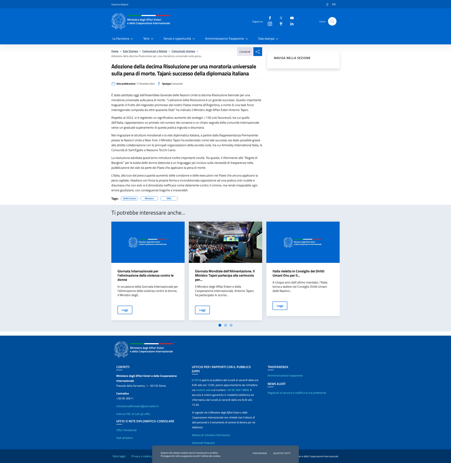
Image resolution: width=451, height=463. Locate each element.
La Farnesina (120, 38)
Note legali (119, 456)
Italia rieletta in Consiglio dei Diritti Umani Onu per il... (298, 273)
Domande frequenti (203, 443)
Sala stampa (266, 38)
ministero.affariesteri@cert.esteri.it (137, 406)
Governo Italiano (119, 4)
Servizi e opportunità (177, 38)
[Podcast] (279, 23)
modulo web (203, 390)
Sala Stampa (130, 51)
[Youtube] (290, 17)
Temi (146, 38)
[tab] (219, 325)
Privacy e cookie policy (144, 456)
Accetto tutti (281, 453)
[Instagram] (268, 23)
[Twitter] (279, 17)
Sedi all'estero (124, 438)
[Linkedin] (290, 23)
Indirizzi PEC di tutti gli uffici (133, 414)
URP (196, 380)
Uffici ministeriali (126, 430)
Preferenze (260, 453)
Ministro (149, 197)
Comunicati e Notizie (154, 51)
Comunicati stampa (183, 51)
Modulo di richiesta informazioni (211, 435)
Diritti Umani (129, 197)
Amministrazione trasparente (285, 375)
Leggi (125, 310)
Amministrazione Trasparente (224, 38)
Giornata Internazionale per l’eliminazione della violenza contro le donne (146, 275)
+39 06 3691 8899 (237, 390)
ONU (168, 197)
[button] (332, 21)
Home (114, 51)
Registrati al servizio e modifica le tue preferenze (297, 393)
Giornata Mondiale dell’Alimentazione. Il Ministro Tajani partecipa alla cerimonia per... (225, 275)
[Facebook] (268, 17)
